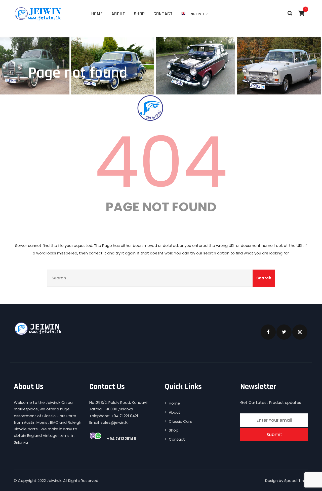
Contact (163, 14)
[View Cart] (301, 13)
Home (97, 14)
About (118, 14)
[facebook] (268, 332)
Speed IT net (296, 480)
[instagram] (299, 332)
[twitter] (284, 332)
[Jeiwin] (38, 13)
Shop (139, 14)
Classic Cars (180, 421)
